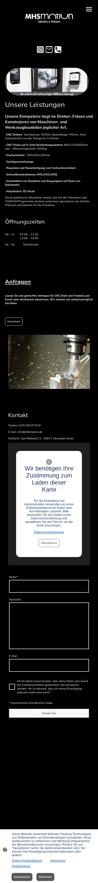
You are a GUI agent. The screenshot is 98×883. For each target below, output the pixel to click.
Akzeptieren (49, 543)
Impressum (57, 860)
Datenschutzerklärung (49, 532)
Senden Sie (49, 713)
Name (13, 577)
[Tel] (58, 49)
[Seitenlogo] (49, 19)
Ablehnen (45, 877)
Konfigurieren (21, 866)
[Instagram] (40, 49)
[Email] (49, 49)
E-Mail (13, 656)
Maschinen (13, 321)
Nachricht (15, 599)
